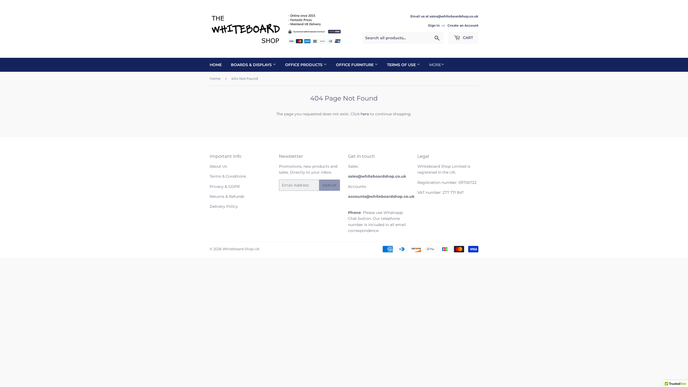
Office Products (304, 64)
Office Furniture (355, 64)
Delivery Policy (224, 206)
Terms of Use (402, 64)
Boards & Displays (252, 64)
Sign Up (329, 185)
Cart (467, 37)
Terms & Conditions (228, 176)
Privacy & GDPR (225, 186)
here (365, 114)
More (435, 64)
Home (216, 64)
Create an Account (462, 25)
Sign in (434, 25)
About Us (218, 166)
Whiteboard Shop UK (241, 249)
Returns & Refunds (227, 196)
